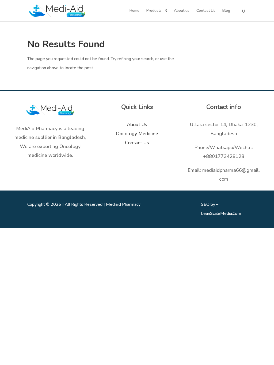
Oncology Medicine (137, 133)
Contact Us (205, 11)
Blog (226, 11)
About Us (137, 124)
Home (134, 11)
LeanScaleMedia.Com (221, 213)
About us (181, 11)
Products (154, 11)
